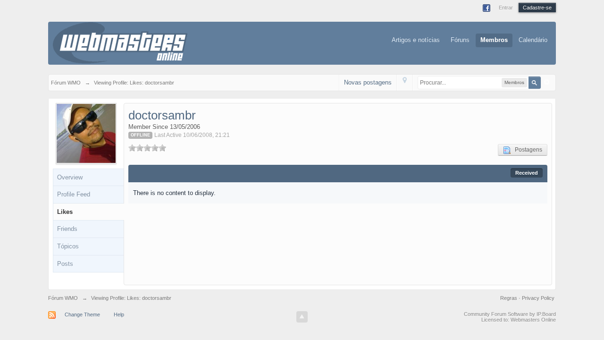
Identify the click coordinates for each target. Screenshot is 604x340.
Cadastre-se (537, 7)
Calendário (533, 39)
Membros (494, 39)
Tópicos (68, 246)
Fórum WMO (63, 298)
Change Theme (82, 314)
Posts (65, 263)
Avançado (547, 82)
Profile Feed (73, 194)
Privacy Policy (538, 298)
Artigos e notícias (416, 39)
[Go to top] (302, 317)
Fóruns (460, 39)
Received (526, 173)
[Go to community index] (120, 42)
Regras (509, 298)
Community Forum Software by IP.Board (510, 314)
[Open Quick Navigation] (405, 82)
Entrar (506, 7)
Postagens (526, 149)
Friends (67, 228)
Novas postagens (368, 82)
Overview (70, 177)
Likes (65, 211)
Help (119, 314)
